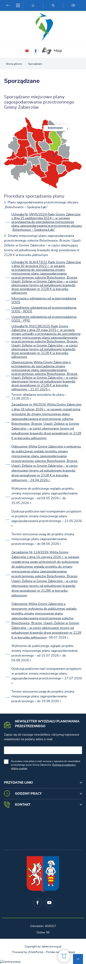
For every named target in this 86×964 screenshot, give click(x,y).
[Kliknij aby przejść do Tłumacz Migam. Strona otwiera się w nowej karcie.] (46, 51)
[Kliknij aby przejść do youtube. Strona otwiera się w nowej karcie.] (27, 51)
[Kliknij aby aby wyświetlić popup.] (64, 956)
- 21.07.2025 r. (39, 389)
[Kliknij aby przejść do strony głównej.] (33, 5)
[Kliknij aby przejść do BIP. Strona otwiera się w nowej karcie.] (57, 51)
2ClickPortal (35, 952)
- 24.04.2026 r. (39, 480)
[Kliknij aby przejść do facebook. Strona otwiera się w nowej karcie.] (36, 51)
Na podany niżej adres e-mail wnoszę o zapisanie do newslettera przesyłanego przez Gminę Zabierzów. (45, 765)
